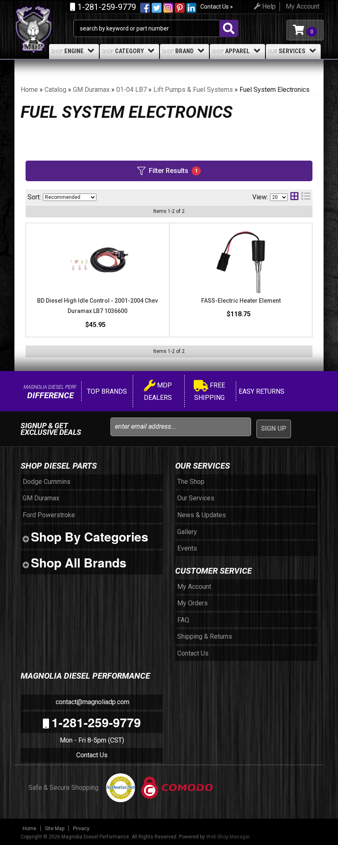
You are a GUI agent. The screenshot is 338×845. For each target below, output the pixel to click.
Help (268, 6)
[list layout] (305, 197)
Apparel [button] (231, 51)
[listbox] (69, 197)
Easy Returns (260, 391)
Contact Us (92, 755)
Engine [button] (67, 51)
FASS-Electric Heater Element (241, 300)
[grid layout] (294, 197)
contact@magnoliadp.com (91, 702)
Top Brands (106, 391)
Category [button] (123, 51)
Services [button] (286, 51)
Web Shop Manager (227, 837)
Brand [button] (178, 51)
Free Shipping (209, 391)
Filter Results (173, 171)
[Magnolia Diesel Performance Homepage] (43, 15)
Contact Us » (216, 6)
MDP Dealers (158, 391)
